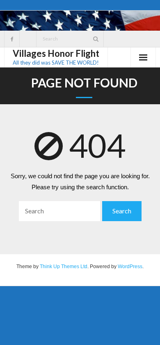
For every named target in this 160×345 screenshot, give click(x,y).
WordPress (130, 266)
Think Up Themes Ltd (63, 266)
